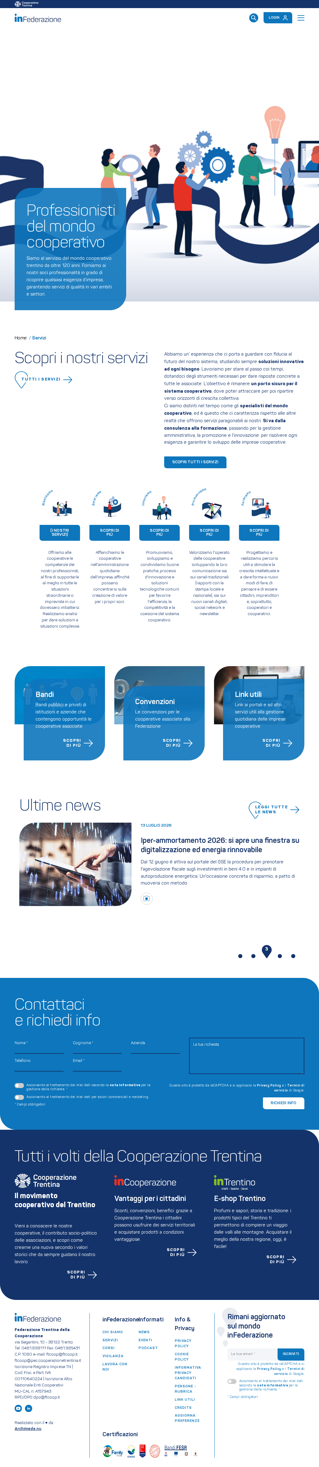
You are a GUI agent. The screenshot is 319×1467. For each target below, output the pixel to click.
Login (274, 18)
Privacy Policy (269, 1085)
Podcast (148, 1348)
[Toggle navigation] (301, 18)
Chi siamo (112, 1332)
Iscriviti (291, 1354)
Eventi (145, 1340)
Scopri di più (109, 533)
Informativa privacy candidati (188, 1373)
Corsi (108, 1348)
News (144, 1332)
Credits (183, 1408)
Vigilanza (113, 1356)
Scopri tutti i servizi (195, 462)
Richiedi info (283, 1103)
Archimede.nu (28, 1429)
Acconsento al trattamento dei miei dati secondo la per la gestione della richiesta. (88, 1087)
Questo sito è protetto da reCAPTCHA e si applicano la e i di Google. (236, 1088)
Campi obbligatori (30, 1104)
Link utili (185, 1400)
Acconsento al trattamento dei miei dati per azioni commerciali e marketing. (87, 1097)
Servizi (110, 1340)
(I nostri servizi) (59, 533)
